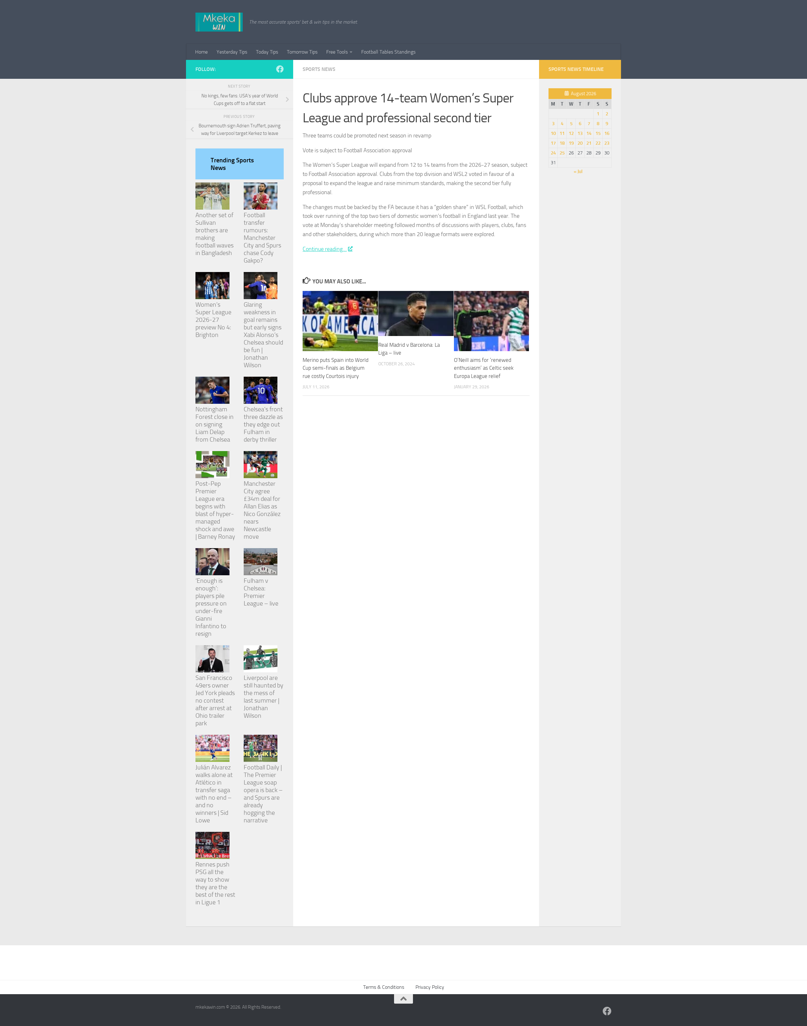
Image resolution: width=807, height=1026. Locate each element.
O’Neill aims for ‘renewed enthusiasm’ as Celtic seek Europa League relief (484, 368)
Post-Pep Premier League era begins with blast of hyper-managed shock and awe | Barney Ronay (215, 510)
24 (553, 153)
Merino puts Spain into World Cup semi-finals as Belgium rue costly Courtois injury (336, 368)
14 (588, 133)
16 (606, 133)
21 (588, 143)
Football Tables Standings (388, 52)
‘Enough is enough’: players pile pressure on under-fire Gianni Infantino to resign (211, 607)
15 (598, 133)
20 (580, 143)
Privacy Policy (429, 987)
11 (562, 133)
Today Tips (267, 52)
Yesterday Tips (232, 52)
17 (553, 143)
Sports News (319, 69)
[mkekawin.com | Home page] (219, 22)
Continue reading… (325, 249)
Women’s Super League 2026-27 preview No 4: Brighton (213, 320)
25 (562, 153)
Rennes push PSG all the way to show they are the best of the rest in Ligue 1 (215, 883)
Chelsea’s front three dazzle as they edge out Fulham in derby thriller (263, 424)
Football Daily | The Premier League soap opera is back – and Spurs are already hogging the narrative (263, 793)
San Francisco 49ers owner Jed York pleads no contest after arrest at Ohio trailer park (215, 700)
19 (571, 143)
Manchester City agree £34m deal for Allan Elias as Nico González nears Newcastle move (262, 510)
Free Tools (337, 52)
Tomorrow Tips (302, 52)
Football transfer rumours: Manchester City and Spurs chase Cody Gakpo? (262, 237)
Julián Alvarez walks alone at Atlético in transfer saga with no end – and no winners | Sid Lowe (214, 793)
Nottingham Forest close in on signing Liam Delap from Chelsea (214, 424)
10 (553, 133)
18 (562, 143)
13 (580, 133)
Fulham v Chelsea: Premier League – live (261, 592)
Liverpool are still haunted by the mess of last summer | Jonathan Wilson (263, 696)
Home (201, 52)
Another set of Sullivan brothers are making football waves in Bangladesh (214, 234)
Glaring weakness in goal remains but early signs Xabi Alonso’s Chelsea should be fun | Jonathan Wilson (263, 335)
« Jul (578, 171)
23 (606, 143)
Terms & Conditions (383, 987)
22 (598, 143)
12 (571, 133)
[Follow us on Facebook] (280, 69)
